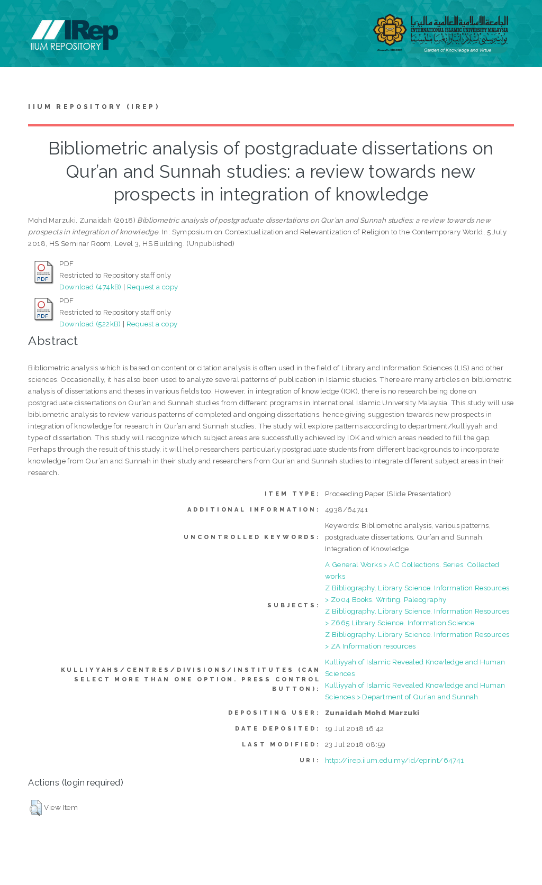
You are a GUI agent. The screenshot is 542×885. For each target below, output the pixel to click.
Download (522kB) (90, 324)
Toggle (19, 20)
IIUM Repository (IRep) (93, 107)
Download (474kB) (90, 286)
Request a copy (152, 286)
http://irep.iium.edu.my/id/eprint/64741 (394, 760)
